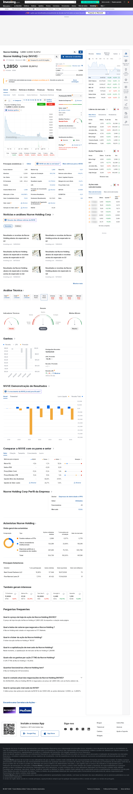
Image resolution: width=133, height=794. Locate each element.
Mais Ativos (92, 114)
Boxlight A (57, 593)
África (82, 9)
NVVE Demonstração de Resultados (25, 386)
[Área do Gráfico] (9, 100)
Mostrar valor (76, 66)
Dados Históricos (32, 95)
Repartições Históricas (47, 95)
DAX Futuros (92, 81)
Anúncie (119, 727)
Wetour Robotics (26, 593)
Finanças (41, 90)
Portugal (24, 9)
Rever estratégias (75, 81)
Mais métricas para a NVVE (73, 164)
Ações (7, 9)
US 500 (91, 91)
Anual (5, 396)
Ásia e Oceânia (75, 9)
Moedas (91, 54)
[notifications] (124, 2)
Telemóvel (100, 727)
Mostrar (33, 483)
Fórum (58, 90)
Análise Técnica (12, 290)
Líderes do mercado (97, 109)
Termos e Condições (93, 789)
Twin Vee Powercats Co (44, 593)
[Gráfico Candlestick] (5, 100)
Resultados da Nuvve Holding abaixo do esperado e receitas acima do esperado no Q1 (58, 255)
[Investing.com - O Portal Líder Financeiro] (11, 2)
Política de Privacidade (110, 789)
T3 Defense (9, 593)
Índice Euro (92, 97)
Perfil (14, 95)
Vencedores (102, 114)
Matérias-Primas (107, 53)
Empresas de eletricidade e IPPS (71, 496)
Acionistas (21, 95)
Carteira (99, 731)
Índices (98, 54)
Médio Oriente (65, 9)
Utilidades (79, 501)
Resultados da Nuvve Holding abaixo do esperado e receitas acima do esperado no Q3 (15, 255)
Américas (50, 9)
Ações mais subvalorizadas (95, 185)
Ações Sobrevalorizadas (107, 9)
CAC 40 (91, 84)
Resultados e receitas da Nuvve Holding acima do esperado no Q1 (58, 238)
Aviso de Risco (125, 789)
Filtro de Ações (83, 6)
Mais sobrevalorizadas (111, 192)
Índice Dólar (92, 94)
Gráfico (13, 90)
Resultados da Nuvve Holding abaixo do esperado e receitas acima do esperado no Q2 (15, 271)
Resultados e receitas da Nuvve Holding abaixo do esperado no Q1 (16, 238)
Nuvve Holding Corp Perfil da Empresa (26, 491)
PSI (90, 77)
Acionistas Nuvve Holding (18, 523)
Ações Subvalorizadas (92, 9)
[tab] (6, 297)
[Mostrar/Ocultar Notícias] (45, 100)
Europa (57, 9)
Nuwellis (72, 593)
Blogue (99, 723)
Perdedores (112, 114)
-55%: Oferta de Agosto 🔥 (90, 2)
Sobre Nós (120, 723)
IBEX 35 (91, 87)
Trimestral (13, 396)
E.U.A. (81, 509)
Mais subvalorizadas (95, 192)
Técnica (50, 90)
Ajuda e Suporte (122, 731)
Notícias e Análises (27, 90)
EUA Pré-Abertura (41, 9)
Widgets (100, 735)
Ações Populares (96, 151)
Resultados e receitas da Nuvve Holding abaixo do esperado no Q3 (58, 271)
